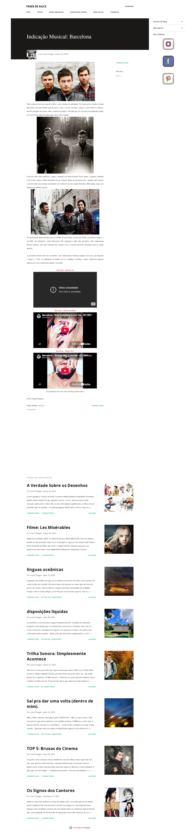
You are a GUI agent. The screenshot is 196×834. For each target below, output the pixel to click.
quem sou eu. (98, 12)
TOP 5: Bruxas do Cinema (52, 748)
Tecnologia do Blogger (81, 828)
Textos (40, 12)
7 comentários (47, 513)
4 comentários (47, 818)
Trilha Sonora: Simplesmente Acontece (56, 656)
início (28, 12)
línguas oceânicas (45, 569)
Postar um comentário (51, 597)
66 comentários (48, 687)
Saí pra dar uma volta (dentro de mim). (60, 703)
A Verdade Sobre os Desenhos (57, 485)
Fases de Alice (36, 6)
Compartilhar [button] (122, 63)
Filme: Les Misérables (48, 527)
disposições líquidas (47, 611)
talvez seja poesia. (56, 12)
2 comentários (47, 555)
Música (118, 76)
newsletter (114, 12)
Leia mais (92, 513)
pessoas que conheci (78, 12)
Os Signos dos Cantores (51, 790)
